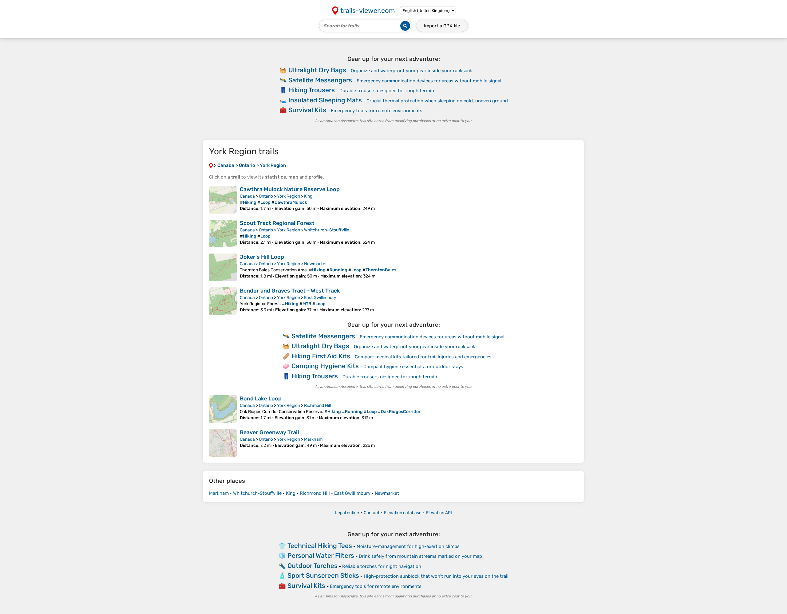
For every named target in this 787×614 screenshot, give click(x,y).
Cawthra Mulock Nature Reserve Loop (290, 189)
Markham (313, 439)
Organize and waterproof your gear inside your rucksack (411, 70)
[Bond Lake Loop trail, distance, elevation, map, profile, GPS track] (223, 409)
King (308, 196)
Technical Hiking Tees (319, 545)
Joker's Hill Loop (262, 257)
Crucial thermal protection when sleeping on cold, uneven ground (437, 101)
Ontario (266, 196)
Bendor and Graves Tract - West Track (290, 290)
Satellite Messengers (320, 80)
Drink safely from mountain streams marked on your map (420, 556)
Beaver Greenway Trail (269, 432)
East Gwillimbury (320, 297)
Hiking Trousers (311, 90)
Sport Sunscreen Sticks (323, 575)
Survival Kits (307, 110)
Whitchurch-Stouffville (326, 230)
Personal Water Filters (320, 555)
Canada (247, 196)
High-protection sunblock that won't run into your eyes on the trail (436, 576)
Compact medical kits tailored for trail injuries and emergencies (423, 357)
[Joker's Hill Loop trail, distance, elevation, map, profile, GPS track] (223, 267)
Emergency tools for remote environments (376, 110)
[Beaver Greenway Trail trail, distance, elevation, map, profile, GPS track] (223, 443)
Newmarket (315, 263)
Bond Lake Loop (261, 398)
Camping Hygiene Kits (325, 366)
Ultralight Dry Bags (317, 70)
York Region (288, 196)
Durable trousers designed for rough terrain (386, 90)
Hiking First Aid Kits (320, 356)
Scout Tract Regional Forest (277, 223)
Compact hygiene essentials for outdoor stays (413, 366)
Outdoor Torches (312, 565)
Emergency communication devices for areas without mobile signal (429, 81)
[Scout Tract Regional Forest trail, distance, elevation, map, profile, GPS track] (223, 233)
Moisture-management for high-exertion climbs (408, 546)
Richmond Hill (317, 405)
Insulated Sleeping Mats (325, 100)
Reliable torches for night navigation (381, 566)
